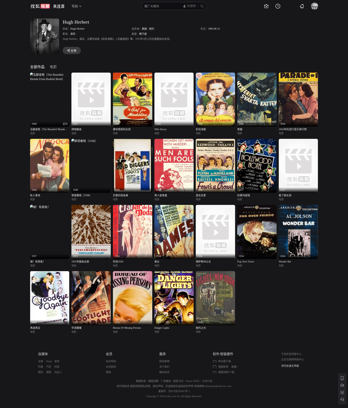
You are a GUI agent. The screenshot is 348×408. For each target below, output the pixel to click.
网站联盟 (164, 361)
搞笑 (48, 372)
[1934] (132, 207)
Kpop (49, 361)
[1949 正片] (49, 74)
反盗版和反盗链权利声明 (179, 386)
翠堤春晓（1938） (81, 195)
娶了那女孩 (285, 195)
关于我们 (164, 366)
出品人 (58, 372)
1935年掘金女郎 (80, 261)
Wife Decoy (160, 129)
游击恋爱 (201, 195)
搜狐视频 (40, 6)
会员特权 (111, 361)
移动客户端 (224, 361)
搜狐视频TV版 (226, 372)
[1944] (215, 74)
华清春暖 (76, 328)
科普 (40, 366)
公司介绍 (207, 381)
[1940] (298, 74)
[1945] (174, 74)
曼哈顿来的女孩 (122, 129)
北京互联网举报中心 (292, 359)
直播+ (234, 366)
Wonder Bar (285, 261)
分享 (73, 50)
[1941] (257, 74)
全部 (40, 361)
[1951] (91, 74)
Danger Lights (161, 328)
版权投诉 (164, 372)
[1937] (257, 140)
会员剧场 (111, 366)
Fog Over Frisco (245, 261)
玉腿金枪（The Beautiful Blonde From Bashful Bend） (47, 129)
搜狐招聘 (153, 381)
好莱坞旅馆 (243, 195)
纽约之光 (201, 328)
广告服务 (166, 381)
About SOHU (193, 381)
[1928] (215, 273)
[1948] (132, 74)
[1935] (91, 207)
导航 (75, 6)
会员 (109, 354)
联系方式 (178, 381)
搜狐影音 (223, 366)
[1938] (84, 140)
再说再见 (35, 328)
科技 (56, 366)
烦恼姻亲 (76, 129)
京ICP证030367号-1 (179, 391)
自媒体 (43, 354)
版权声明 (158, 386)
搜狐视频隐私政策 (140, 386)
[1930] (174, 273)
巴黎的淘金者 (120, 195)
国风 (40, 372)
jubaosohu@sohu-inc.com (218, 386)
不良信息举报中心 (291, 354)
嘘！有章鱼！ (37, 261)
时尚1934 (118, 261)
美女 (157, 261)
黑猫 (239, 129)
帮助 (108, 372)
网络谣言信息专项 (291, 365)
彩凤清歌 (201, 129)
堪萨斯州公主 (203, 261)
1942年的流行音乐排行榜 (293, 129)
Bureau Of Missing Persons (127, 328)
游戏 (56, 361)
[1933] (49, 273)
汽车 (48, 366)
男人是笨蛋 (160, 195)
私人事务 (35, 195)
